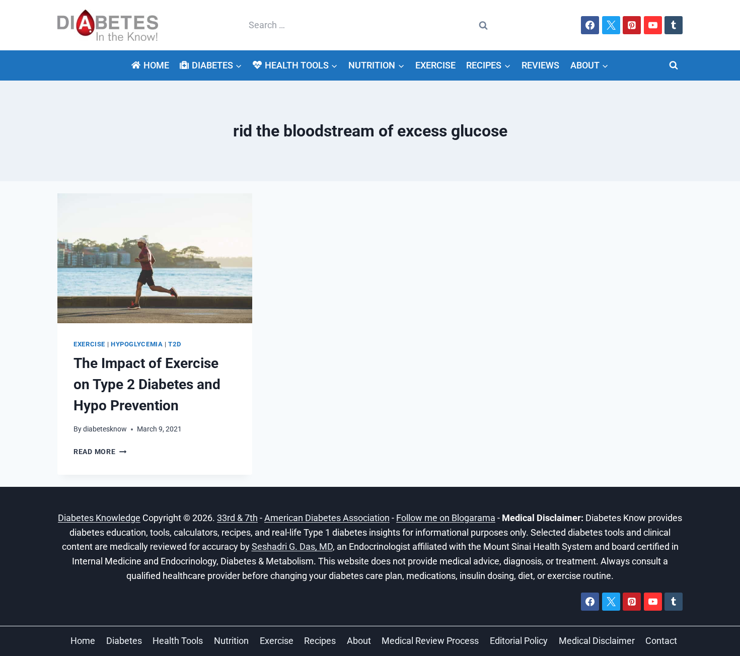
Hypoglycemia (137, 344)
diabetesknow (105, 429)
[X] (611, 25)
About (359, 640)
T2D (174, 344)
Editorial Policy (519, 640)
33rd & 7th (237, 518)
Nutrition (231, 640)
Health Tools (178, 640)
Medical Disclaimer (597, 640)
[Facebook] (590, 25)
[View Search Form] (673, 65)
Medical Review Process (430, 640)
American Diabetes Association (327, 518)
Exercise (435, 65)
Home (156, 65)
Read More (99, 452)
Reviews (540, 65)
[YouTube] (653, 25)
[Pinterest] (632, 25)
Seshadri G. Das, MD (292, 546)
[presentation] (154, 258)
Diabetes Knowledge (99, 518)
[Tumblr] (673, 25)
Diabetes (124, 640)
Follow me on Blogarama (445, 518)
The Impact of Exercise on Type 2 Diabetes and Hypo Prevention (146, 384)
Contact (661, 640)
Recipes (320, 640)
